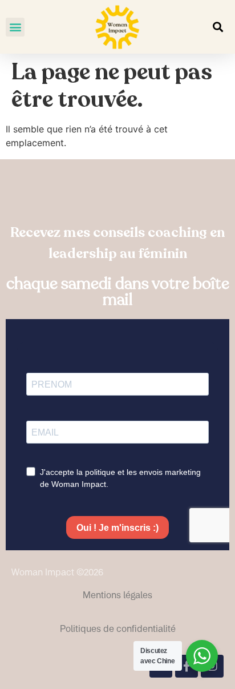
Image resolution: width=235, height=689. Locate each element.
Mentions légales (117, 595)
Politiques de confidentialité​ (118, 628)
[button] (15, 27)
